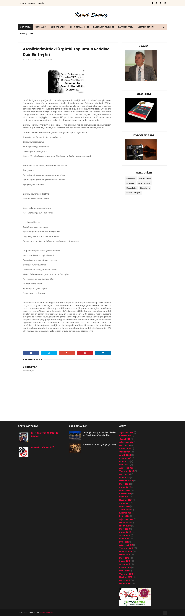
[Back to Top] (165, 613)
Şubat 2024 (125, 448)
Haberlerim (131, 178)
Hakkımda (32, 3)
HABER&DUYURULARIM (103, 27)
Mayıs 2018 (124, 580)
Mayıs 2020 (125, 522)
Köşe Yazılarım (144, 183)
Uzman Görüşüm (133, 193)
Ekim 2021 (124, 496)
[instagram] (165, 3)
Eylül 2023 (124, 464)
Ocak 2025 (124, 439)
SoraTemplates (46, 613)
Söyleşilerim (145, 188)
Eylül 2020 (124, 516)
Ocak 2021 (124, 506)
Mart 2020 (124, 529)
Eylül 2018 (124, 570)
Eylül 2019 (124, 542)
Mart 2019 (124, 558)
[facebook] (152, 3)
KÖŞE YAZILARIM (58, 27)
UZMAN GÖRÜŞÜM (146, 27)
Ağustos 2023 (126, 468)
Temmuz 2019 (126, 548)
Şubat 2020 (125, 532)
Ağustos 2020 (126, 519)
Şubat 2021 (124, 503)
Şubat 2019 (124, 561)
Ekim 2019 (124, 538)
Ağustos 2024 (126, 442)
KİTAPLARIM (40, 27)
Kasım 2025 (125, 435)
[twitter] (156, 3)
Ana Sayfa (22, 3)
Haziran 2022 (126, 480)
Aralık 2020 (125, 509)
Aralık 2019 (124, 535)
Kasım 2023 (125, 458)
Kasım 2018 (125, 567)
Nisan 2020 (125, 525)
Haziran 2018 (125, 577)
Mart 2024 (124, 445)
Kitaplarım (130, 183)
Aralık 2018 (124, 564)
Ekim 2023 (124, 461)
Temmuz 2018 (126, 574)
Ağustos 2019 (126, 545)
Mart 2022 (124, 484)
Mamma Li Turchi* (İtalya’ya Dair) (99, 444)
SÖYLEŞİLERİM (26, 34)
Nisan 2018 (124, 583)
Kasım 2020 (125, 512)
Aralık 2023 (125, 455)
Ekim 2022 (124, 477)
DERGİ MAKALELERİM (79, 27)
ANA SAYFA (25, 27)
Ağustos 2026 (126, 432)
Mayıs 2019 (124, 554)
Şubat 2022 (125, 487)
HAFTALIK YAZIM (126, 27)
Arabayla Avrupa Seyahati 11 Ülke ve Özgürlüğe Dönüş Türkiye (99, 434)
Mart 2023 (124, 474)
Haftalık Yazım (145, 178)
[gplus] (161, 3)
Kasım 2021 (125, 493)
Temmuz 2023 (126, 471)
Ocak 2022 (124, 490)
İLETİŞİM (41, 3)
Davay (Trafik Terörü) (42, 447)
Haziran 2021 (125, 500)
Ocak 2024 (124, 451)
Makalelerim (131, 188)
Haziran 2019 (125, 551)
